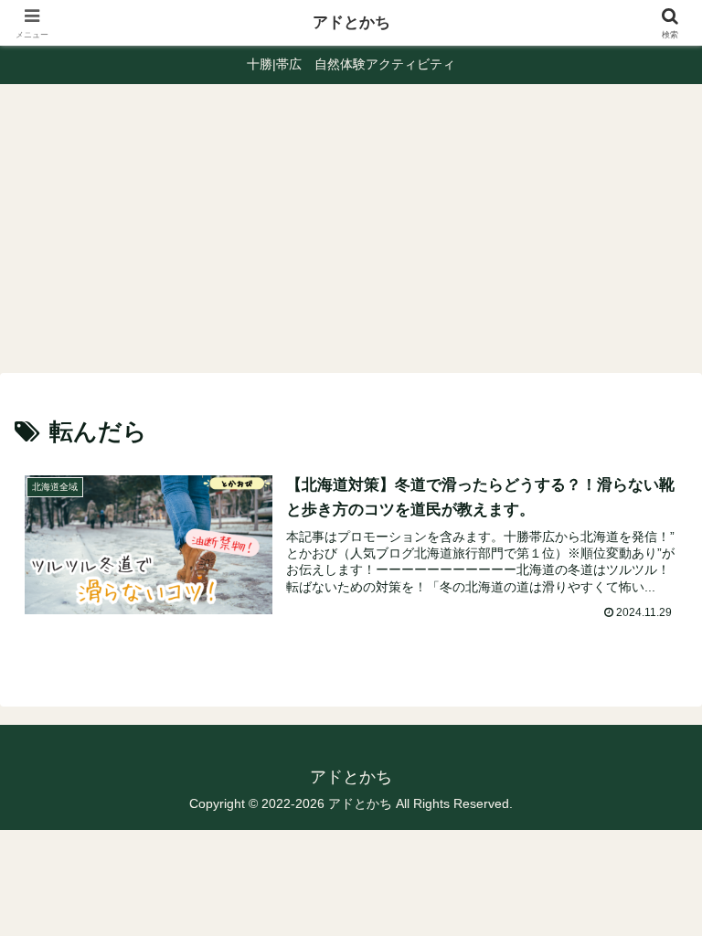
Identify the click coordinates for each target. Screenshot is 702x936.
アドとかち (351, 22)
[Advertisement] (351, 234)
